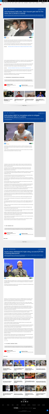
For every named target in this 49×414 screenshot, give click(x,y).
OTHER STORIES (5, 238)
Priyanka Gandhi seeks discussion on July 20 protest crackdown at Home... (29, 369)
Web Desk (7, 278)
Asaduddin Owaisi (12, 343)
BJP (6, 343)
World (36, 97)
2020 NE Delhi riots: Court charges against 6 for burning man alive (29, 394)
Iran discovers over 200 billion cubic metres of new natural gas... (29, 100)
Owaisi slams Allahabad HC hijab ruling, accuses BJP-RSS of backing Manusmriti (23, 252)
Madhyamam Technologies (23, 411)
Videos (4, 97)
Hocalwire (30, 411)
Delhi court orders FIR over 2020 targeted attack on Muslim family (41, 381)
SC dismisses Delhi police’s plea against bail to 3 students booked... (40, 394)
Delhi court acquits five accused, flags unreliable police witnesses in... (30, 382)
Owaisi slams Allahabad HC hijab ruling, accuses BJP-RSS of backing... (19, 369)
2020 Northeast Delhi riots (8, 77)
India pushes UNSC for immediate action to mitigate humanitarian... (7, 369)
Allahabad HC (8, 343)
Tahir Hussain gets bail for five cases (15, 77)
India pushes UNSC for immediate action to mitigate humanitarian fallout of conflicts (20, 46)
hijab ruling (16, 343)
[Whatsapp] (31, 37)
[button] (1, 1)
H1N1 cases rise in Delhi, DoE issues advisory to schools (7, 381)
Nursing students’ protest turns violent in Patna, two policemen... (41, 369)
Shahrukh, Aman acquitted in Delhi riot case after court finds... (19, 394)
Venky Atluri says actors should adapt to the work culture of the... (19, 100)
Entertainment (16, 97)
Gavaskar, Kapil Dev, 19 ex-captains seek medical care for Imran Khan (40, 100)
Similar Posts (5, 359)
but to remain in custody (21, 77)
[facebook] (29, 37)
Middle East (26, 97)
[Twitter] (30, 37)
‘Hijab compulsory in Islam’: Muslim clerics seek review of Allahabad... (18, 382)
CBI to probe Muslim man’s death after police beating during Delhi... (8, 394)
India (3, 379)
